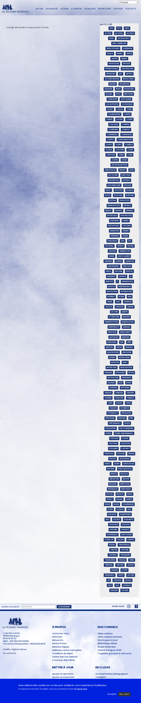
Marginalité (114, 327)
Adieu (111, 38)
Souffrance (112, 534)
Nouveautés (52, 8)
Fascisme (127, 225)
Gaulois (112, 251)
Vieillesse (117, 580)
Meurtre (109, 347)
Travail (122, 560)
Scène (110, 509)
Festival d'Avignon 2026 (109, 650)
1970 (119, 28)
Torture (124, 550)
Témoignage (124, 544)
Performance (115, 423)
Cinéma (109, 119)
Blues (118, 89)
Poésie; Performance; (124, 433)
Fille (122, 241)
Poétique (114, 438)
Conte (109, 144)
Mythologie (113, 377)
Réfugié (126, 479)
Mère (129, 342)
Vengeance (109, 575)
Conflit (110, 139)
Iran (129, 296)
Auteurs (64, 8)
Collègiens (101, 677)
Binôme (112, 84)
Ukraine (114, 570)
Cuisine (115, 160)
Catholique (127, 104)
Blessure (108, 89)
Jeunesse (127, 301)
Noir (120, 383)
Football (109, 246)
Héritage (127, 266)
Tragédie (113, 555)
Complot (126, 129)
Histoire (118, 271)
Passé (128, 403)
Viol (117, 585)
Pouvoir (120, 453)
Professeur (124, 458)
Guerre (119, 261)
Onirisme (119, 393)
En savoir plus (80, 689)
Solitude (126, 524)
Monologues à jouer (108, 640)
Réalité (114, 474)
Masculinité (125, 332)
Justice (108, 307)
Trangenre (125, 555)
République (112, 489)
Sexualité (112, 514)
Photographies (126, 428)
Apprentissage (111, 68)
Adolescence (123, 38)
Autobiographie (112, 79)
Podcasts (131, 8)
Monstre (115, 362)
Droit (108, 190)
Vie (108, 580)
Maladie (126, 317)
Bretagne (128, 94)
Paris (110, 403)
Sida (107, 519)
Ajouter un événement (63, 677)
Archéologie (127, 68)
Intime (121, 296)
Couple (109, 149)
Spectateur (126, 534)
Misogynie (127, 352)
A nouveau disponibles (63, 660)
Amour (114, 58)
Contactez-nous (60, 633)
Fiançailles (112, 241)
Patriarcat (113, 413)
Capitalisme (126, 99)
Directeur (125, 175)
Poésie (108, 433)
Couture (120, 149)
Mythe (131, 372)
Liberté (125, 312)
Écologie (118, 195)
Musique (108, 372)
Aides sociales (113, 48)
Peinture (122, 418)
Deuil (131, 170)
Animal (124, 58)
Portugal (109, 453)
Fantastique (113, 225)
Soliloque (113, 524)
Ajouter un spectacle (62, 674)
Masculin (112, 332)
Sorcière (113, 529)
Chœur (127, 114)
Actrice (130, 33)
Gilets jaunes (124, 256)
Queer (116, 463)
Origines (130, 393)
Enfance (127, 205)
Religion (112, 484)
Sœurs (112, 544)
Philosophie (110, 428)
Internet (111, 296)
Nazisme (111, 383)
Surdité (130, 539)
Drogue (127, 185)
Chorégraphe (114, 114)
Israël (109, 301)
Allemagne (127, 48)
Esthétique (112, 215)
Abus (127, 28)
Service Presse (59, 643)
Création (111, 155)
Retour (109, 494)
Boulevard (129, 89)
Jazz (118, 301)
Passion (113, 408)
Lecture (114, 312)
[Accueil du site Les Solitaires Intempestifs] (16, 8)
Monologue (124, 357)
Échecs (129, 190)
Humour (122, 276)
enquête (118, 210)
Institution (112, 291)
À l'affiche (76, 8)
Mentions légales (60, 647)
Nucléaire (125, 387)
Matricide (113, 337)
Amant (120, 53)
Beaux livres (128, 79)
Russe (107, 504)
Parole (119, 403)
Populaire (113, 448)
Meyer (119, 347)
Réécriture (114, 479)
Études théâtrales (107, 647)
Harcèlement (113, 266)
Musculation (126, 367)
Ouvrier (108, 398)
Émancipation (114, 205)
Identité (109, 281)
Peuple (127, 423)
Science (120, 509)
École (107, 195)
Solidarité (128, 519)
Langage (119, 307)
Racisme (110, 469)
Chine (129, 109)
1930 (111, 28)
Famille (126, 220)
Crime (121, 155)
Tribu (131, 560)
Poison (125, 438)
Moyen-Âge (111, 367)
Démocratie (110, 170)
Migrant (129, 347)
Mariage (126, 327)
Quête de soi (128, 463)
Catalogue (89, 8)
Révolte (120, 494)
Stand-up (109, 539)
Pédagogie (126, 413)
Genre (111, 256)
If (117, 281)
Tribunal (108, 565)
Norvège (113, 387)
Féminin (126, 231)
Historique (57, 637)
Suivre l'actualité (10, 607)
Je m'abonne (64, 607)
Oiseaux (108, 393)
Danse (124, 160)
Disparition (114, 180)
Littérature (114, 317)
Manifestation (111, 322)
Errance (129, 210)
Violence (127, 585)
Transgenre (110, 560)
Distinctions (104, 8)
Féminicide (114, 231)
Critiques (118, 8)
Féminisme (115, 236)
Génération (125, 251)
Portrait (125, 448)
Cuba (130, 155)
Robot (110, 499)
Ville (110, 585)
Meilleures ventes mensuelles (67, 650)
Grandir (108, 261)
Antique (126, 63)
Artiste (129, 74)
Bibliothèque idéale (107, 643)
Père (131, 418)
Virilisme (114, 590)
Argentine (110, 74)
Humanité (111, 276)
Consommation (125, 139)
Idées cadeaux (105, 633)
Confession (126, 134)
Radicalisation (124, 469)
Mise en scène (113, 352)
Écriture (130, 195)
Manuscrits (57, 640)
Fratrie (130, 246)
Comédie (125, 124)
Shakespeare (125, 514)
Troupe (130, 565)
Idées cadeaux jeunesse (110, 637)
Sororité (125, 529)
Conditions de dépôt (62, 653)
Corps (118, 144)
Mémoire (125, 337)
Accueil (39, 8)
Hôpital (129, 271)
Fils (129, 241)
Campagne (112, 99)
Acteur (108, 33)
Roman (119, 499)
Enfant (108, 210)
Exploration (126, 215)
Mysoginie (120, 372)
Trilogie (120, 565)
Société (116, 519)
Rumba (129, 499)
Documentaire (114, 185)
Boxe (118, 94)
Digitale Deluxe (19, 649)
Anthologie (114, 63)
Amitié (129, 53)
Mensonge (111, 342)
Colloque (113, 124)
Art (120, 74)
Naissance (126, 377)
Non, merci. (124, 694)
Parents (130, 398)
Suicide (120, 539)
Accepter (112, 694)
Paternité (124, 408)
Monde (112, 357)
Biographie (124, 84)
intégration (126, 291)
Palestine (119, 398)
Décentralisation (119, 165)
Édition (112, 200)
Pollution (125, 443)
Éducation (124, 200)
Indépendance (125, 286)
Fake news (114, 220)
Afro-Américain (119, 43)
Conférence (112, 134)
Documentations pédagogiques (112, 674)
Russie (116, 504)
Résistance (126, 489)
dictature (113, 175)
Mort (125, 362)
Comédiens (113, 129)
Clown (119, 119)
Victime (130, 575)
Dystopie (119, 190)
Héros (108, 271)
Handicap (130, 261)
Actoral (119, 33)
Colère (129, 119)
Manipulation (128, 322)
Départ (122, 170)
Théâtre (113, 550)
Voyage (124, 590)
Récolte (124, 474)
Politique (113, 443)
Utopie (124, 570)
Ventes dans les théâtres (65, 657)
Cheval (120, 109)
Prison (131, 453)
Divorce (126, 180)
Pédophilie (110, 418)
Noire (128, 383)
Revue (129, 494)
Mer (121, 342)
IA (130, 276)
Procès (112, 458)
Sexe (129, 509)
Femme (125, 236)
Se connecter (9, 653)
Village (128, 580)
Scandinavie (128, 504)
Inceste (111, 286)
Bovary (109, 94)
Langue (130, 307)
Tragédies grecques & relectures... (115, 653)
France (120, 246)
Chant (110, 109)
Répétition (124, 484)
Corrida (129, 144)
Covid (130, 149)
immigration (127, 281)
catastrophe (112, 104)
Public (107, 463)
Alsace (110, 53)
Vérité (121, 575)
